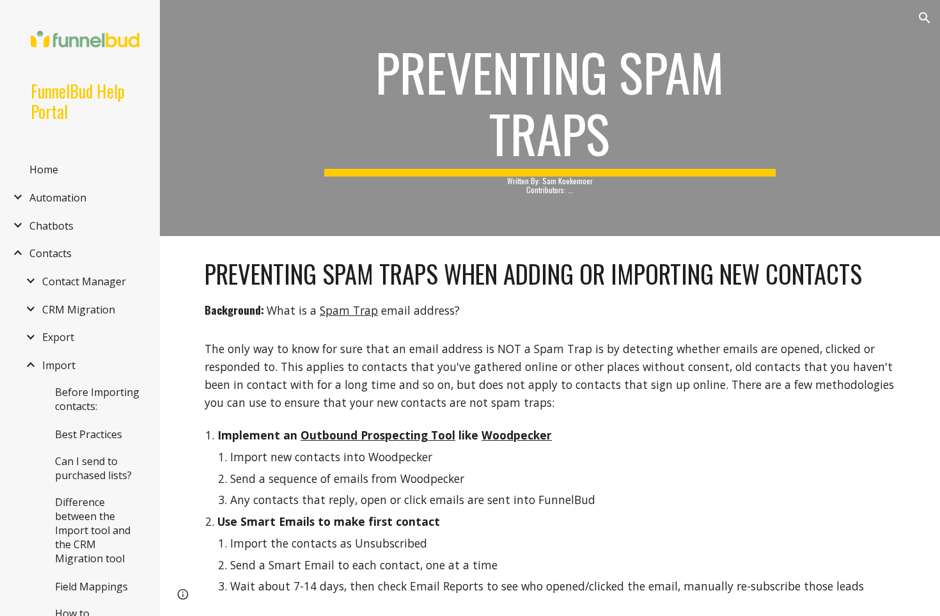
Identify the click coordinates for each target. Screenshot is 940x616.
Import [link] (58, 365)
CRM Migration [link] (78, 310)
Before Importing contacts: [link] (97, 399)
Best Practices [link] (88, 434)
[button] (924, 18)
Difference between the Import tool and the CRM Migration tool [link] (92, 530)
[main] (549, 118)
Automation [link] (57, 198)
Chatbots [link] (51, 226)
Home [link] (43, 169)
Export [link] (58, 337)
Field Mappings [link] (91, 587)
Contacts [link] (50, 253)
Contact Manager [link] (84, 281)
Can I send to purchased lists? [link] (93, 468)
